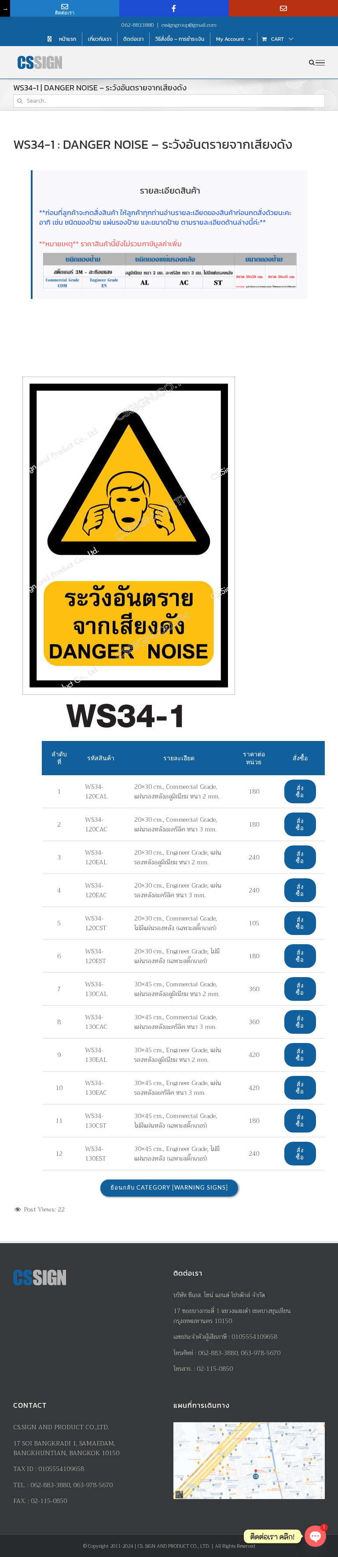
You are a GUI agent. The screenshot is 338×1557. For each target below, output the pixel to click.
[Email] (283, 8)
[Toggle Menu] (320, 63)
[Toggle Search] (312, 62)
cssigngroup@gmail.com (189, 25)
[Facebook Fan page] (173, 8)
